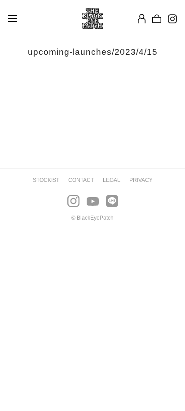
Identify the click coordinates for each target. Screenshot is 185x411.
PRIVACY (141, 180)
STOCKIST (46, 180)
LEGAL (111, 180)
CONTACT (81, 180)
